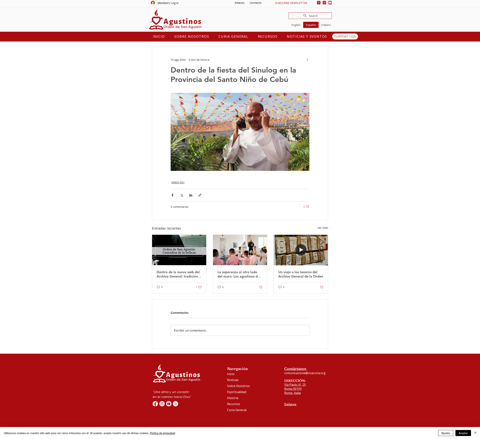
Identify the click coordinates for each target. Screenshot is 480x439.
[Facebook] (319, 3)
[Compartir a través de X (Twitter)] (181, 195)
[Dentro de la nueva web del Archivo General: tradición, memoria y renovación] (179, 250)
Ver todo (323, 228)
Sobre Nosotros (238, 386)
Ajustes (445, 433)
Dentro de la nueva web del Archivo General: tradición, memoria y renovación (178, 274)
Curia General (236, 410)
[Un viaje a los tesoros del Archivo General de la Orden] (301, 250)
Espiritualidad (236, 392)
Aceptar (463, 433)
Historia (232, 398)
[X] (175, 403)
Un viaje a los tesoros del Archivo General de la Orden (300, 274)
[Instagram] (324, 3)
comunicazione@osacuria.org (305, 373)
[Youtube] (330, 3)
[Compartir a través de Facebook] (172, 195)
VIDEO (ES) (177, 182)
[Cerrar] (475, 433)
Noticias (232, 380)
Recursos (233, 404)
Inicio (231, 374)
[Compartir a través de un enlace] (200, 195)
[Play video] (240, 132)
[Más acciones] (307, 59)
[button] (291, 3)
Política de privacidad (162, 433)
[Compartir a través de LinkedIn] (191, 195)
